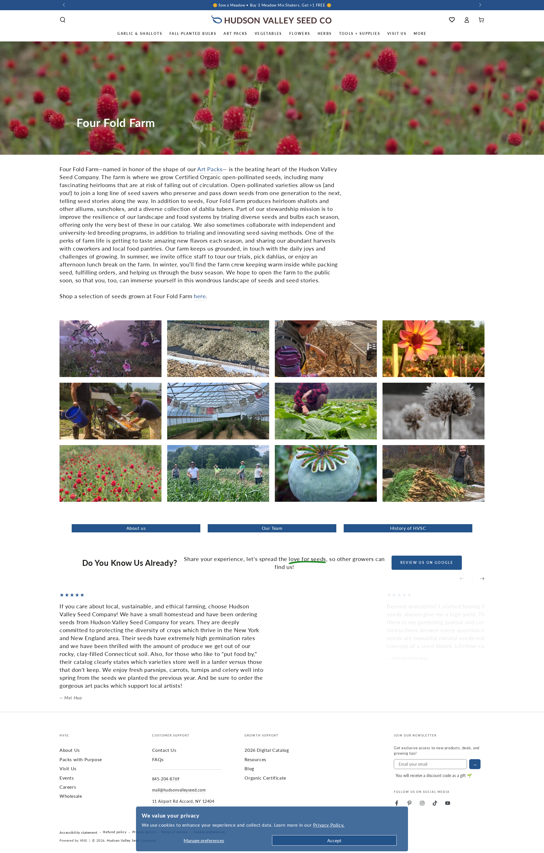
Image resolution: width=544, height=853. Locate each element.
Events (67, 777)
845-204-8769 (166, 779)
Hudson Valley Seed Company (131, 840)
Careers (68, 787)
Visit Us (68, 768)
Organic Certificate (265, 777)
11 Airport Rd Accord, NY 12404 (183, 801)
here (200, 296)
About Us (70, 750)
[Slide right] (479, 5)
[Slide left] (64, 5)
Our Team (272, 528)
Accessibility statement (78, 832)
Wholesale (71, 796)
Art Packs (209, 169)
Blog (249, 768)
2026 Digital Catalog (267, 750)
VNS (83, 840)
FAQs (158, 759)
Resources (255, 759)
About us (136, 528)
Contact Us (164, 750)
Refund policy (114, 832)
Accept (334, 840)
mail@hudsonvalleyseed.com (179, 790)
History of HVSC (408, 528)
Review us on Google (426, 562)
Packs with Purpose (81, 759)
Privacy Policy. (329, 825)
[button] (62, 20)
